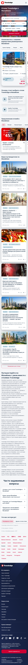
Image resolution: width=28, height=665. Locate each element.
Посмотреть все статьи (14, 366)
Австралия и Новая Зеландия (8, 619)
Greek (14, 552)
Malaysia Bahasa (17, 543)
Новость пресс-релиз (6, 580)
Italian (9, 546)
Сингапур (3, 609)
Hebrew (20, 552)
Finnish (3, 549)
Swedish (15, 546)
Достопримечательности (14, 244)
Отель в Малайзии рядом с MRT (9, 531)
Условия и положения (19, 660)
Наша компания (5, 573)
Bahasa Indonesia (6, 539)
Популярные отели (8, 521)
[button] (26, 3)
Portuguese (17, 555)
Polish (2, 552)
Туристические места (13, 208)
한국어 (24, 536)
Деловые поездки (5, 591)
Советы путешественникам (15, 176)
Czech (2, 555)
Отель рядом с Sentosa (7, 528)
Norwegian (21, 549)
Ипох (21, 47)
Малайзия (5, 176)
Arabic (8, 549)
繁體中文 (14, 536)
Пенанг (15, 47)
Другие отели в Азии (21, 521)
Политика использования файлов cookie (11, 662)
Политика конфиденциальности (6, 660)
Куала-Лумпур (6, 47)
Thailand (3, 558)
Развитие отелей (5, 578)
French (21, 539)
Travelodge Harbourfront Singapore (9, 525)
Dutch (9, 543)
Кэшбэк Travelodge (5, 593)
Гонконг (3, 617)
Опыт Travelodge (5, 575)
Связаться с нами (5, 630)
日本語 (19, 536)
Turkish (8, 552)
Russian (3, 546)
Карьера (3, 596)
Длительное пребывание (7, 588)
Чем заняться (12, 346)
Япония (9, 124)
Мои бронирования (6, 627)
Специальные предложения (8, 586)
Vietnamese (23, 546)
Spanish (3, 543)
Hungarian (9, 555)
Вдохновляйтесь (5, 583)
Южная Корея (18, 124)
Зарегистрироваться (14, 651)
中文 (8, 536)
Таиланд (3, 614)
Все (4, 124)
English (3, 536)
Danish (14, 549)
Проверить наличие (14, 33)
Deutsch (15, 539)
